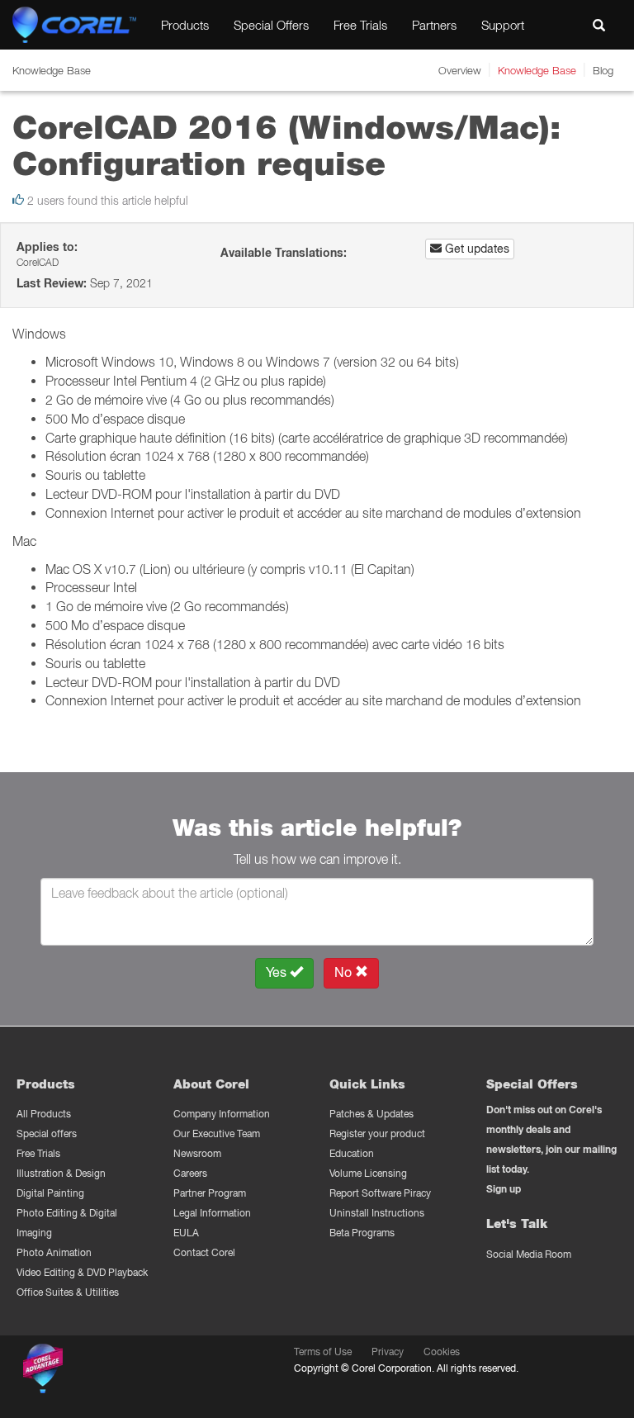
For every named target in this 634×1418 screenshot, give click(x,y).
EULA (186, 1232)
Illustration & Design (61, 1173)
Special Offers (271, 24)
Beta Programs (362, 1232)
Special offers (47, 1133)
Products (185, 24)
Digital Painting (50, 1193)
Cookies (441, 1351)
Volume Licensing (368, 1173)
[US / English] (561, 24)
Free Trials (360, 24)
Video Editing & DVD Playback (82, 1272)
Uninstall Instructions (376, 1213)
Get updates (475, 248)
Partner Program (209, 1193)
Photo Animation (54, 1252)
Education (351, 1153)
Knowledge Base (537, 70)
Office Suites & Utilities (68, 1292)
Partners (434, 24)
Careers (190, 1173)
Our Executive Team (216, 1133)
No (344, 972)
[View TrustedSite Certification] (121, 1371)
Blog (603, 70)
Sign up (503, 1189)
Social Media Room (528, 1254)
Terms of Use (323, 1351)
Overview (459, 70)
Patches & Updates (371, 1113)
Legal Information (212, 1213)
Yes (278, 972)
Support (502, 24)
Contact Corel (204, 1252)
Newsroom (197, 1153)
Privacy (387, 1351)
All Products (44, 1113)
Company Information (221, 1113)
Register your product (377, 1133)
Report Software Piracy (380, 1193)
